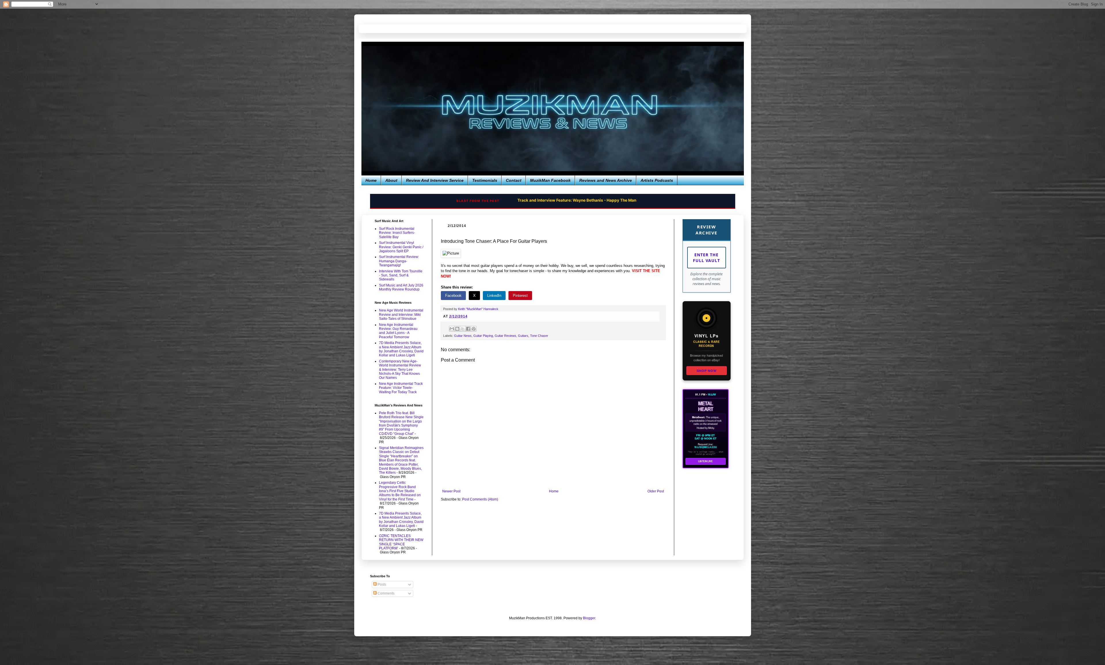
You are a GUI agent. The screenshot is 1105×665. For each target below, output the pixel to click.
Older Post (655, 491)
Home (371, 180)
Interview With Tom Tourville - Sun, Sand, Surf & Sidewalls (400, 275)
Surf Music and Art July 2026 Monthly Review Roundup (401, 287)
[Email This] (452, 329)
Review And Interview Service (435, 180)
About (391, 180)
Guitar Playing (483, 335)
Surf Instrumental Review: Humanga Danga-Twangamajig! (399, 261)
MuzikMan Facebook (550, 180)
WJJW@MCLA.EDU (705, 447)
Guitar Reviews (505, 335)
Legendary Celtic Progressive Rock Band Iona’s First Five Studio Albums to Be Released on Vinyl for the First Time (400, 491)
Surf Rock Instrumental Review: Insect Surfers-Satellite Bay (397, 233)
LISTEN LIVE (705, 461)
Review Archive (706, 230)
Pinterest (520, 295)
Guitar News (463, 335)
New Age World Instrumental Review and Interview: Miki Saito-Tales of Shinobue (401, 314)
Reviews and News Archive (605, 180)
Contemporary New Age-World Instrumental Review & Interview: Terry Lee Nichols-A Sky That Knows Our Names (400, 369)
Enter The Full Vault (706, 257)
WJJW (712, 394)
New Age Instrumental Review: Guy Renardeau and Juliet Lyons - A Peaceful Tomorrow (398, 331)
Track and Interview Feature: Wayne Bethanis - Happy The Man (577, 200)
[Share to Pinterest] (474, 329)
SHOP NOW (707, 370)
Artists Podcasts (657, 180)
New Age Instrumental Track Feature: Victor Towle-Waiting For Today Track (401, 388)
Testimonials (484, 180)
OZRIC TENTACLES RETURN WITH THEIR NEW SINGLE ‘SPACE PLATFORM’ (401, 542)
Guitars (523, 335)
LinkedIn (494, 295)
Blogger (589, 618)
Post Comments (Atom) (480, 499)
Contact (513, 180)
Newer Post (451, 491)
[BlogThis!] (457, 329)
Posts (381, 584)
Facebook (453, 295)
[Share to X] (463, 329)
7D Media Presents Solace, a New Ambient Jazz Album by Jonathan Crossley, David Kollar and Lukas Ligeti (401, 349)
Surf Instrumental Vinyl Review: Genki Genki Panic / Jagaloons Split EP (401, 247)
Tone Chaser (539, 335)
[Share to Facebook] (468, 329)
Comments (386, 593)
